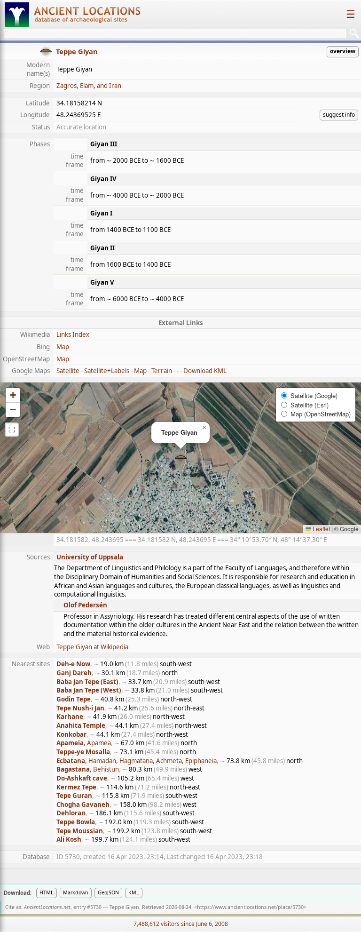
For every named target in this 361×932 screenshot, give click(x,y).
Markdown (75, 892)
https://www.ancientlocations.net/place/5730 (250, 907)
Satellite (67, 370)
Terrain (161, 370)
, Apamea (83, 743)
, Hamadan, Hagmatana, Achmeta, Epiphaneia (136, 761)
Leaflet (320, 529)
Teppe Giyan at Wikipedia (92, 647)
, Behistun (87, 769)
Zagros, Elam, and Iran (88, 85)
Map (62, 347)
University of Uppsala (89, 557)
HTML (46, 892)
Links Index (72, 334)
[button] (180, 458)
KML (133, 892)
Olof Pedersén (85, 605)
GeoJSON (108, 892)
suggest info (339, 115)
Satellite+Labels (106, 370)
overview (342, 51)
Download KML (205, 370)
